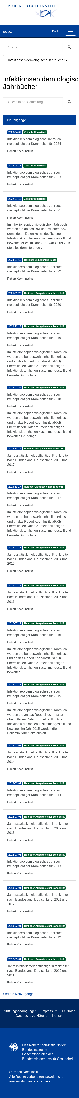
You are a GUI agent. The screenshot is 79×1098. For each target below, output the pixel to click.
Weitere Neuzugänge (18, 994)
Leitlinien (68, 1011)
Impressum (49, 1011)
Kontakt (57, 1015)
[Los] (69, 47)
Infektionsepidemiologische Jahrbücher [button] (36, 60)
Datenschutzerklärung (31, 1015)
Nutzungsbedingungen (20, 1011)
